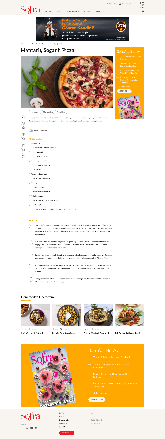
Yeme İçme (63, 423)
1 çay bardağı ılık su (38, 152)
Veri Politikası (95, 423)
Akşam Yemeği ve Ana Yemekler (38, 44)
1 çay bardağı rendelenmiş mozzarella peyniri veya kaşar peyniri (54, 209)
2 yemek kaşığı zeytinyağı (40, 192)
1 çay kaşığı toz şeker (39, 161)
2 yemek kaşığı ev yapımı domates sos (44, 200)
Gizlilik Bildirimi (96, 420)
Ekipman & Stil (64, 420)
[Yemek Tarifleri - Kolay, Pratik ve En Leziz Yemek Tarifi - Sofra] (30, 9)
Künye (93, 417)
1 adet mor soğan (37, 187)
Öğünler (23, 44)
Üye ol (129, 3)
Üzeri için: (34, 183)
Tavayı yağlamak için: (39, 174)
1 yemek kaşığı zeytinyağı (40, 165)
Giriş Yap (124, 3)
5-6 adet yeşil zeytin (38, 205)
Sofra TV (62, 427)
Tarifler (61, 413)
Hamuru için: (35, 143)
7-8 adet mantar (37, 196)
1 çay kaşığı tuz (36, 170)
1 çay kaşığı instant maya (40, 156)
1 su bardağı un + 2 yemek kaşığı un (44, 148)
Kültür (61, 417)
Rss (92, 413)
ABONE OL (123, 91)
